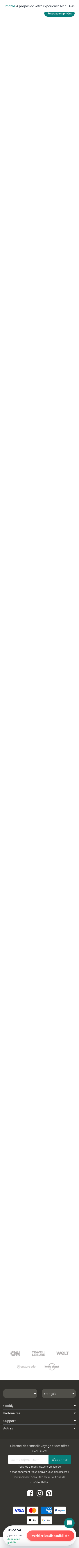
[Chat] (69, 1523)
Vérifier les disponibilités (50, 1536)
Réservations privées (59, 13)
